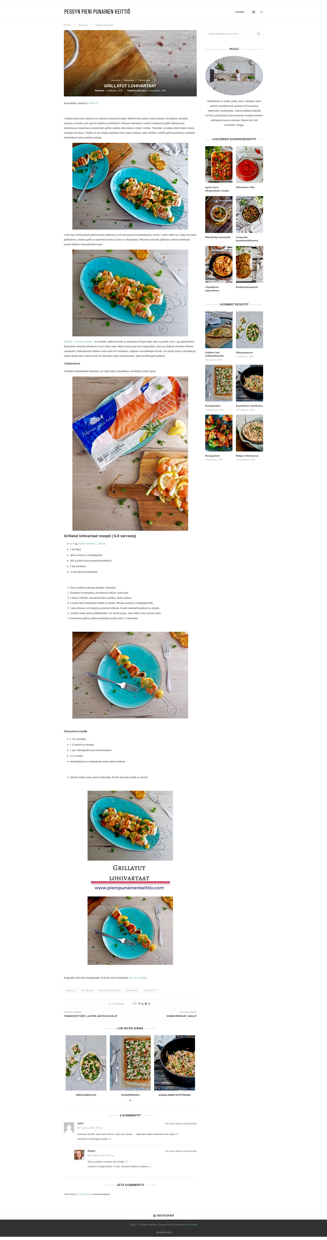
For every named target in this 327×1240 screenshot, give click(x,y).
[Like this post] (135, 1003)
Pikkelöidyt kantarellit (217, 237)
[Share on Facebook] (139, 1003)
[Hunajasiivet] (174, 1063)
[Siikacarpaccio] (249, 329)
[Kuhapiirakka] (86, 1063)
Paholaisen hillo (245, 187)
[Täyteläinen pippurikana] (218, 264)
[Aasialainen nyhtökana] (130, 1063)
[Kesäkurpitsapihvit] (249, 264)
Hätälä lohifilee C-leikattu (92, 543)
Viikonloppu (132, 991)
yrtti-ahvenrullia (137, 977)
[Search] (261, 12)
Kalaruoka (87, 991)
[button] (70, 1068)
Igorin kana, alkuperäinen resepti (217, 189)
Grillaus (70, 991)
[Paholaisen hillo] (249, 164)
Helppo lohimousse (247, 455)
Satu (80, 1123)
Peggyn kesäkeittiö (109, 991)
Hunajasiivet (174, 1095)
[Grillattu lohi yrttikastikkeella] (218, 329)
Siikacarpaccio (244, 352)
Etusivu (240, 12)
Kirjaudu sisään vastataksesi (181, 1124)
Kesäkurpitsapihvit (247, 287)
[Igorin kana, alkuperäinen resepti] (218, 164)
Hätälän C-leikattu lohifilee (79, 341)
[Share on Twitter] (142, 1004)
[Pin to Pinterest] (146, 1003)
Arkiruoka (83, 25)
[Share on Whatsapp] (149, 1003)
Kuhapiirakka (86, 1095)
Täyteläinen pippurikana (212, 289)
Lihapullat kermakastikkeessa (247, 239)
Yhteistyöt (150, 991)
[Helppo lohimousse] (249, 433)
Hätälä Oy (93, 103)
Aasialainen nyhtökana (130, 1095)
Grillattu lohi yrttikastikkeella (214, 354)
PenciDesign (191, 1224)
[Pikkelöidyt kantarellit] (218, 214)
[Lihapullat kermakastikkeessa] (249, 214)
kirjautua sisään (84, 1194)
